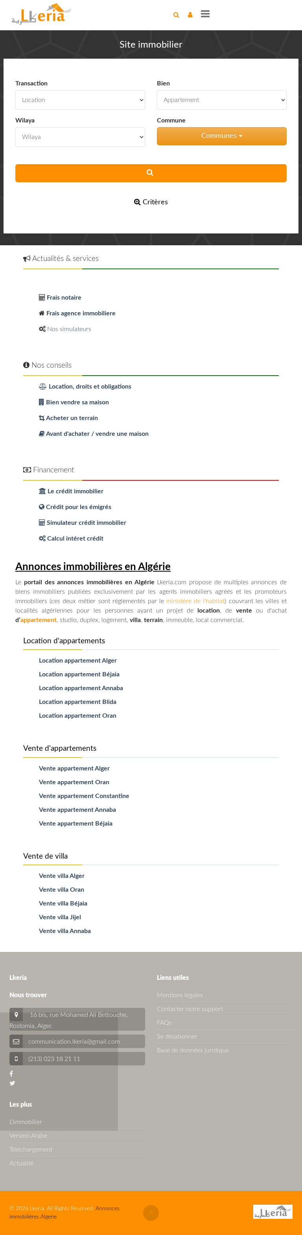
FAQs (164, 1023)
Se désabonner (177, 1036)
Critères (154, 202)
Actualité (21, 1163)
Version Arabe (28, 1136)
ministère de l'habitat (195, 601)
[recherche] (176, 15)
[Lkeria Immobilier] (41, 14)
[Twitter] (12, 1083)
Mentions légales (180, 995)
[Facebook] (11, 1074)
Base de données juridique (193, 1050)
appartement (38, 620)
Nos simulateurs (69, 329)
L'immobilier (25, 1122)
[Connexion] (190, 15)
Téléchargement (30, 1149)
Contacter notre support (190, 1009)
